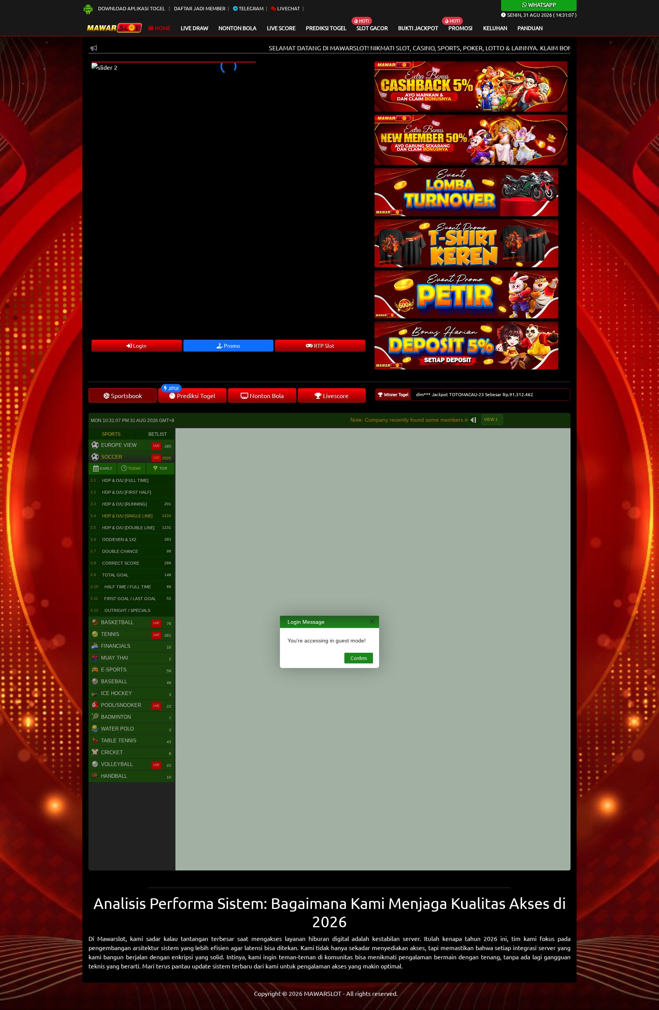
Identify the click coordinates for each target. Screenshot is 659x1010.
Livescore (335, 395)
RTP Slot (323, 345)
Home (162, 27)
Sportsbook (125, 395)
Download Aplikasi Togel (131, 8)
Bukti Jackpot (418, 27)
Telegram (251, 8)
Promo (231, 345)
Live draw (194, 27)
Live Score (281, 27)
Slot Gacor (372, 27)
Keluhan (495, 27)
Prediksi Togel (326, 27)
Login (139, 345)
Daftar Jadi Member (199, 8)
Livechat (288, 8)
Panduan (530, 27)
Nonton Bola (237, 27)
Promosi (460, 27)
